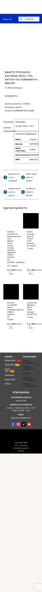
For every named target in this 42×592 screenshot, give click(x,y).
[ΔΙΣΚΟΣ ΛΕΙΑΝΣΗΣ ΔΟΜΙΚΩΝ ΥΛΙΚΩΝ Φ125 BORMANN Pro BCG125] (31, 220)
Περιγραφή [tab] (8, 122)
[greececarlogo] (21, 432)
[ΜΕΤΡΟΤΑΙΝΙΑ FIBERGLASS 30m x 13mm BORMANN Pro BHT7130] (31, 291)
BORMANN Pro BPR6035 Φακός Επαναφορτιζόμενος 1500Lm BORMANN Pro (15, 310)
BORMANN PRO (20, 111)
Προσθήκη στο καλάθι (10, 272)
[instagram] (18, 424)
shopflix (31, 111)
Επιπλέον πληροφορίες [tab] (8, 129)
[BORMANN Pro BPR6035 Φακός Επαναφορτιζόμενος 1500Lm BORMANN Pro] (11, 291)
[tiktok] (24, 424)
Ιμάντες (18, 107)
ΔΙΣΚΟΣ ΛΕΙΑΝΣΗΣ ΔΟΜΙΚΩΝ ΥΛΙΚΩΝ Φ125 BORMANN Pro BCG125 (31, 239)
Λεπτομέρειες (15, 270)
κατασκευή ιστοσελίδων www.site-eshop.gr (21, 448)
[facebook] (13, 424)
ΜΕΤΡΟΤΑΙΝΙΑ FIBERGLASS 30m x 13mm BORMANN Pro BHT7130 (32, 308)
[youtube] (29, 424)
